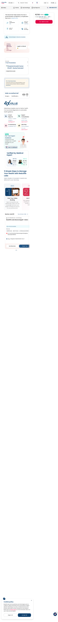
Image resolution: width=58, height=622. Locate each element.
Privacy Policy (13, 609)
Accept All (24, 615)
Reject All (10, 615)
